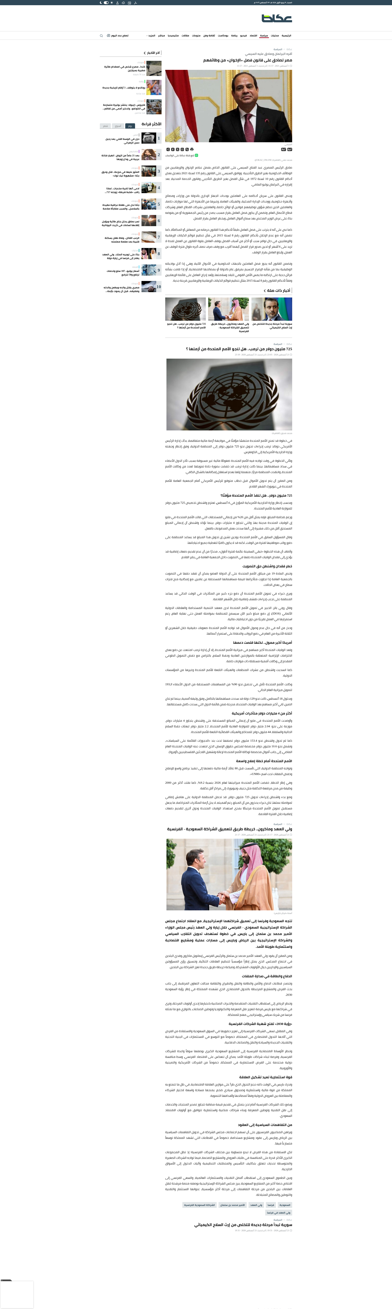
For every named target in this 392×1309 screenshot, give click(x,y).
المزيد (151, 35)
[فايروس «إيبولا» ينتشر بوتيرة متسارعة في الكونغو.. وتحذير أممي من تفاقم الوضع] (154, 106)
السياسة (278, 49)
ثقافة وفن (209, 35)
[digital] (135, 2)
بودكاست (223, 35)
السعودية (285, 1205)
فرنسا (271, 1205)
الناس (135, 134)
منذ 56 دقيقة (139, 74)
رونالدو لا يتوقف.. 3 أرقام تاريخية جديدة (123, 87)
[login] (117, 2)
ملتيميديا (173, 35)
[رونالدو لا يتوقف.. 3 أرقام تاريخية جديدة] (154, 87)
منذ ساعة (140, 93)
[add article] (129, 2)
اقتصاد (253, 35)
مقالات (185, 35)
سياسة (264, 35)
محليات (275, 35)
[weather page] (123, 2)
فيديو (243, 35)
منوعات (196, 35)
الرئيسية (286, 35)
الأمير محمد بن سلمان (232, 1205)
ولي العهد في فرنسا (278, 1212)
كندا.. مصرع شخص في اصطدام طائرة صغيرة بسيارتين (124, 68)
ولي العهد (256, 1205)
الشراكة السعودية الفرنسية (199, 1205)
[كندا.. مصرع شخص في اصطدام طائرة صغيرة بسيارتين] (154, 68)
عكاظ (287, 49)
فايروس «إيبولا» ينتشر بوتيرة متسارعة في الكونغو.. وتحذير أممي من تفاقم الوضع (124, 106)
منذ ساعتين (140, 112)
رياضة (234, 35)
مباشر (161, 35)
